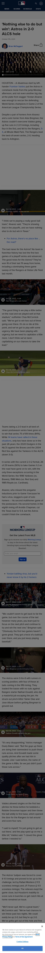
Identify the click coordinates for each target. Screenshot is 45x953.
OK (22, 948)
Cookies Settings (22, 942)
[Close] (42, 926)
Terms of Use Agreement (24, 937)
